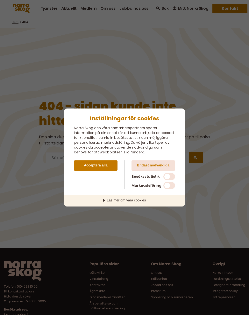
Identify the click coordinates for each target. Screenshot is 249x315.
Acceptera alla (96, 165)
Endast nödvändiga (153, 165)
